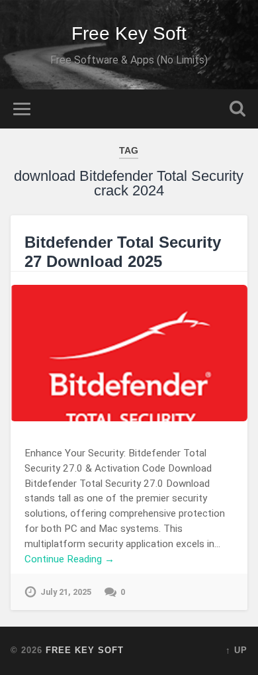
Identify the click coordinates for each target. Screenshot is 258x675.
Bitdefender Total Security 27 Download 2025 (122, 251)
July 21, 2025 (65, 592)
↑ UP (236, 650)
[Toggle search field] (237, 109)
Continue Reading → (69, 559)
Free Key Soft (129, 33)
